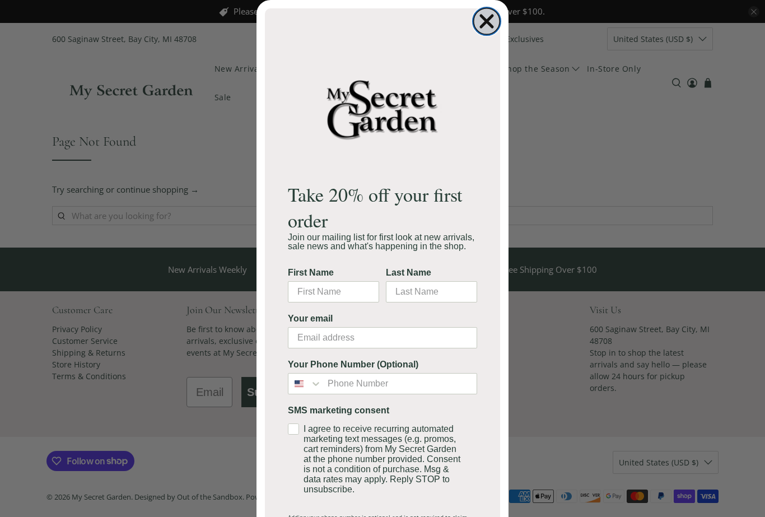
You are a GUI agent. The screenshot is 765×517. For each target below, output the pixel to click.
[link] (382, 109)
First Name (311, 272)
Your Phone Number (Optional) (353, 364)
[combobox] (305, 384)
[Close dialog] (487, 21)
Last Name (408, 272)
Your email (310, 318)
